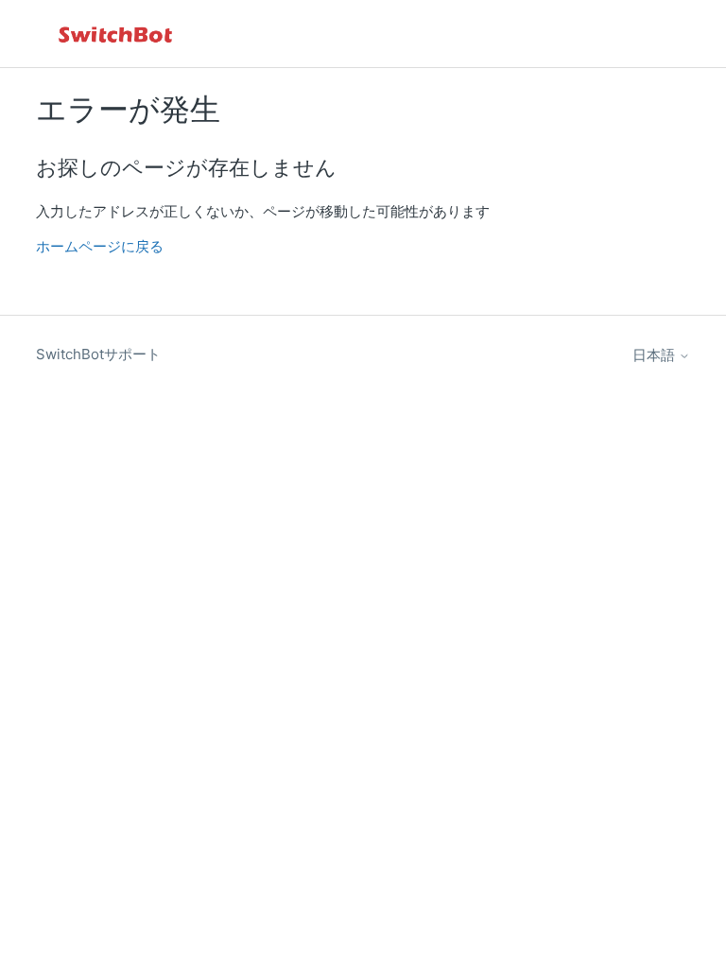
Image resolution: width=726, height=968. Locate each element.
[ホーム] (116, 33)
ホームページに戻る (100, 246)
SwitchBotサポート (98, 354)
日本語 (655, 355)
